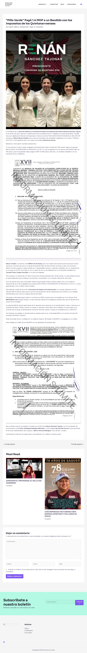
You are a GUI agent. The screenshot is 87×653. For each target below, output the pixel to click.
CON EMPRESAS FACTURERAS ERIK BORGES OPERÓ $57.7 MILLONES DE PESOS (61, 514)
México (16, 27)
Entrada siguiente (77, 444)
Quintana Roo (24, 27)
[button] (46, 4)
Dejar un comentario (36, 27)
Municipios (42, 4)
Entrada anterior (9, 444)
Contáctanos (71, 4)
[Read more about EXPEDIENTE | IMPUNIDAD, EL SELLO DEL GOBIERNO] (24, 468)
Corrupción (54, 4)
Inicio (62, 4)
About (27, 628)
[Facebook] (81, 4)
